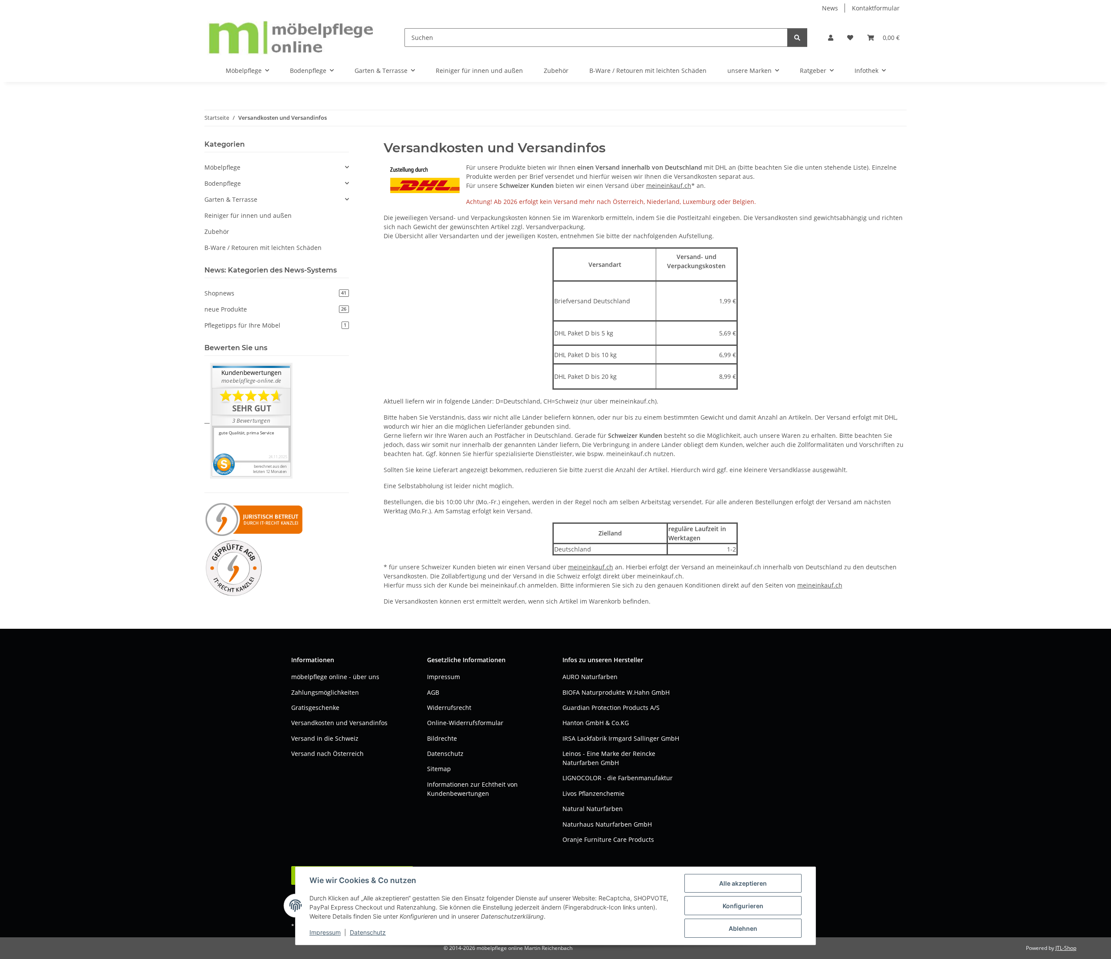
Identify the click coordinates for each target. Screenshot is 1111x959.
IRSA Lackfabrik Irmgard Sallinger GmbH (620, 738)
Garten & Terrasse (230, 199)
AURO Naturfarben (590, 677)
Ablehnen (743, 928)
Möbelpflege (222, 167)
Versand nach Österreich (327, 753)
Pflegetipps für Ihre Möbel (275, 325)
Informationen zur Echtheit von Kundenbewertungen (472, 789)
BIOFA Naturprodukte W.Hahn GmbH (616, 692)
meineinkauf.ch (668, 185)
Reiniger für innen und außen (248, 215)
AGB (433, 692)
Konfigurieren (743, 906)
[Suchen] (797, 37)
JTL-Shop (1065, 948)
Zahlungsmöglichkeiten (325, 692)
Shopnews (275, 293)
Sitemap (439, 769)
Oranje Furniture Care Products (608, 839)
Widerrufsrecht (449, 707)
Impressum (325, 932)
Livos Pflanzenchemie (593, 793)
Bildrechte (442, 738)
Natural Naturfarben (592, 809)
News (830, 8)
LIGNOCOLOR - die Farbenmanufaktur (617, 778)
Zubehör (216, 231)
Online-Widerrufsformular (465, 723)
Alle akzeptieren (743, 883)
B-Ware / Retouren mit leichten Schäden (263, 247)
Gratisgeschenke (315, 707)
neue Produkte (275, 309)
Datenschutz (368, 932)
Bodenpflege (222, 183)
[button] (830, 38)
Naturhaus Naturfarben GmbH (607, 824)
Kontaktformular (876, 8)
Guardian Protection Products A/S (611, 707)
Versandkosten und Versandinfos (339, 723)
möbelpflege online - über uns (335, 677)
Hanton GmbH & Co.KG (595, 723)
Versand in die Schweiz (324, 738)
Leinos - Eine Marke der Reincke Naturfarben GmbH (608, 758)
